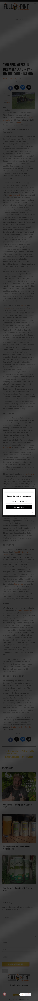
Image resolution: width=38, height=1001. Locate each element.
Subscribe (19, 507)
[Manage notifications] (4, 994)
